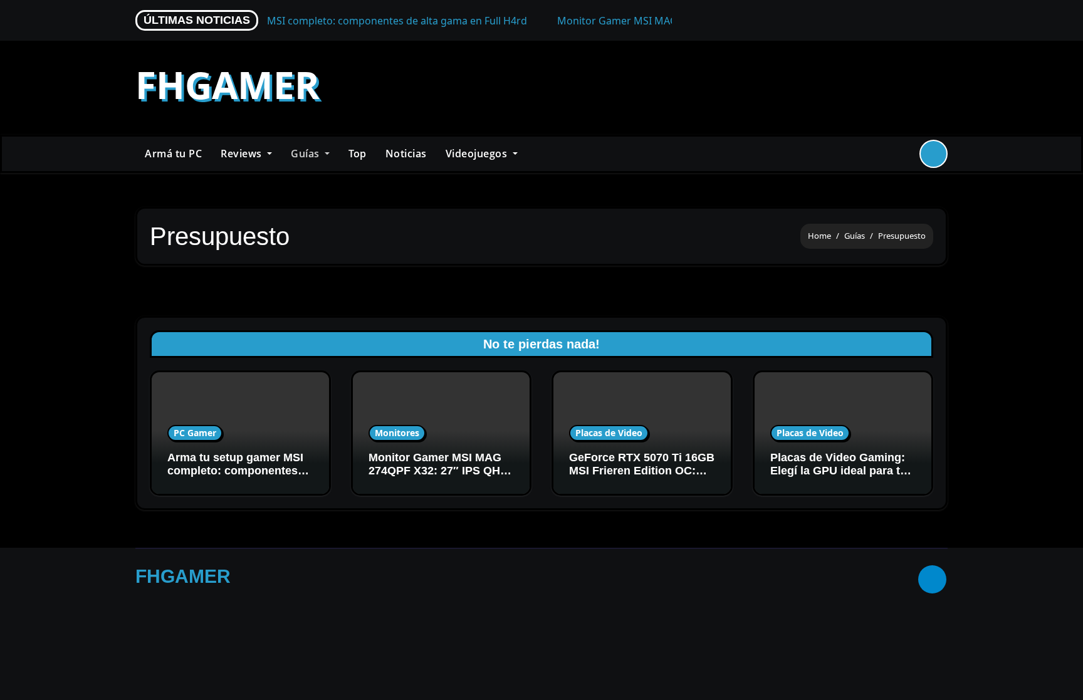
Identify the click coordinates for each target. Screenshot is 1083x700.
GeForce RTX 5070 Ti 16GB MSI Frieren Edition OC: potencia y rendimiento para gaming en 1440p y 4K (641, 477)
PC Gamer (195, 433)
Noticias (406, 153)
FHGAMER (227, 84)
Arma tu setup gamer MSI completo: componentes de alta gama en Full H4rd (235, 471)
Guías (306, 153)
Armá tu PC (173, 153)
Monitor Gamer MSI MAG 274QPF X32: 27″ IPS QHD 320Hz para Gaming (438, 471)
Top (357, 153)
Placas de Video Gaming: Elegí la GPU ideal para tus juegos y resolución (841, 471)
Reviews (242, 153)
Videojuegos (478, 153)
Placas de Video (608, 433)
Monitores (397, 433)
